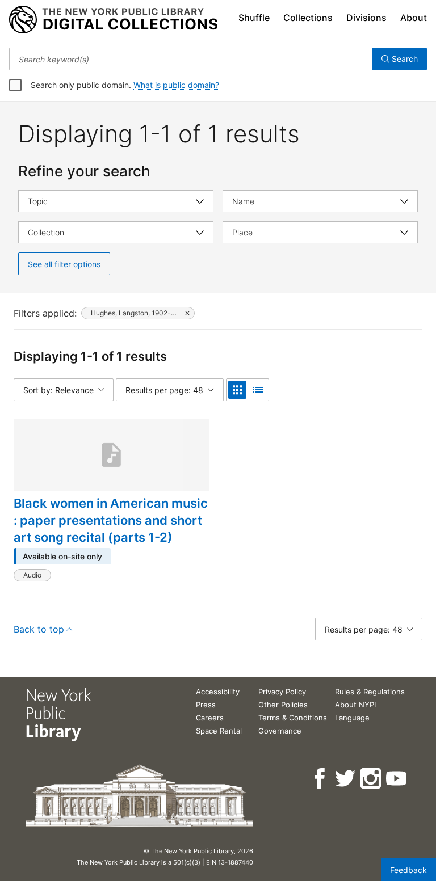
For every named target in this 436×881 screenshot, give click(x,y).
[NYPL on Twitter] (346, 778)
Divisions (366, 17)
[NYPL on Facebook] (320, 778)
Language (352, 717)
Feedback (408, 870)
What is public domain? (176, 85)
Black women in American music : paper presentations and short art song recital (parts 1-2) (111, 520)
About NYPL (356, 704)
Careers (210, 717)
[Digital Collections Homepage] (113, 20)
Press (206, 704)
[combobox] (190, 59)
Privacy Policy (282, 691)
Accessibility (218, 691)
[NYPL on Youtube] (397, 778)
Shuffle (254, 17)
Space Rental (219, 730)
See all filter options (64, 264)
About (413, 17)
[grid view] (237, 390)
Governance (279, 730)
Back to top (39, 629)
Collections (308, 17)
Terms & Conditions (292, 717)
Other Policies (283, 704)
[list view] (258, 390)
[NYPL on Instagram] (371, 778)
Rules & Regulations (370, 691)
